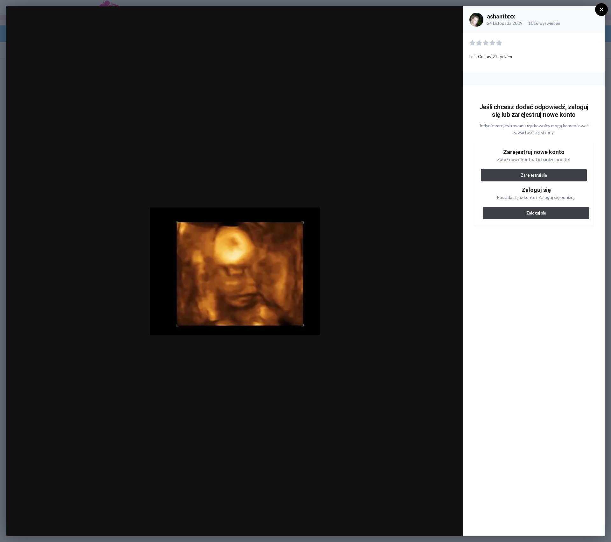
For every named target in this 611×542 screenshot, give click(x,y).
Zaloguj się (536, 212)
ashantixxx (501, 16)
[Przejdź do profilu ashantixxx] (476, 20)
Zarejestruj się (534, 175)
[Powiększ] (452, 18)
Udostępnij (437, 524)
